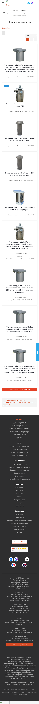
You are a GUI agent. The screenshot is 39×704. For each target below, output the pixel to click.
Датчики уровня (19, 423)
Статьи (19, 497)
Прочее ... (19, 438)
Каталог (19, 419)
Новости (19, 494)
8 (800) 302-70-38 (21, 638)
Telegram (22, 559)
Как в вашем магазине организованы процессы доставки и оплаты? (17, 402)
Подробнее (6, 28)
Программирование (19, 455)
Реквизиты (19, 517)
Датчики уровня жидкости (19, 467)
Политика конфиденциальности (19, 520)
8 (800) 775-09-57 (21, 630)
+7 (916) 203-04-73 (22, 579)
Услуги (19, 443)
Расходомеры (19, 473)
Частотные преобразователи (19, 429)
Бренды (20, 503)
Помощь (19, 484)
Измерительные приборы (19, 432)
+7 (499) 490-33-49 (19, 581)
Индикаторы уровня (19, 426)
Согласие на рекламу (19, 523)
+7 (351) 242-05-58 (21, 595)
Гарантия (19, 491)
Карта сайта (19, 506)
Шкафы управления (19, 449)
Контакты (19, 514)
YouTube (19, 565)
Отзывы (19, 533)
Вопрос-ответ (19, 500)
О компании (19, 511)
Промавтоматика (19, 435)
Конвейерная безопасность (19, 479)
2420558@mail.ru (25, 684)
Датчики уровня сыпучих (19, 470)
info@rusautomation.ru (22, 597)
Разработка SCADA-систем (19, 446)
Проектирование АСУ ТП (19, 452)
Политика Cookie (19, 526)
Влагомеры (19, 476)
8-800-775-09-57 (23, 606)
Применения (20, 461)
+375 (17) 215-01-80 (21, 620)
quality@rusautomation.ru (22, 640)
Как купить (19, 488)
